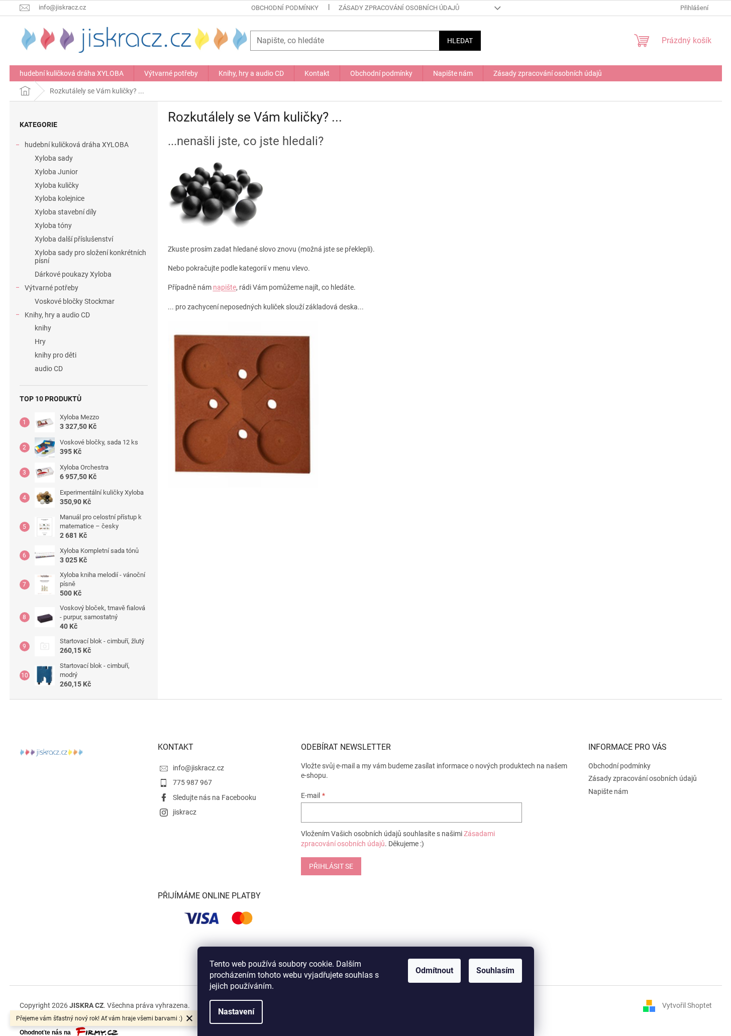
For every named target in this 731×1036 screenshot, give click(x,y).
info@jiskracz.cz (198, 768)
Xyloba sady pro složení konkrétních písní (90, 257)
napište (224, 287)
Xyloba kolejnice (59, 198)
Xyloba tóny (53, 225)
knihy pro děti (55, 355)
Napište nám (608, 791)
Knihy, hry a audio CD (57, 315)
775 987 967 (192, 782)
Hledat (460, 41)
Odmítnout (434, 970)
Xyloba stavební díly (65, 212)
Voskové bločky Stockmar (75, 301)
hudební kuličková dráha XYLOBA (77, 145)
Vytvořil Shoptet (687, 1005)
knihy (43, 328)
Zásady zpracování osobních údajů (399, 8)
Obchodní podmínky (285, 8)
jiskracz (184, 812)
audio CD (49, 369)
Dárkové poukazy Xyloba (73, 274)
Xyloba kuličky (57, 185)
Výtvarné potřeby (51, 288)
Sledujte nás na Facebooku (214, 797)
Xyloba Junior (56, 172)
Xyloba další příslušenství (74, 239)
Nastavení (236, 1011)
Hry (40, 341)
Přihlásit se (331, 866)
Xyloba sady (54, 158)
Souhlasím (495, 970)
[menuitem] (72, 73)
